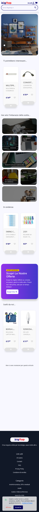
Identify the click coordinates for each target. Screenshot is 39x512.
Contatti (19, 461)
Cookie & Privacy (27, 503)
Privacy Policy (19, 469)
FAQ (19, 465)
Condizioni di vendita (19, 472)
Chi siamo (20, 458)
